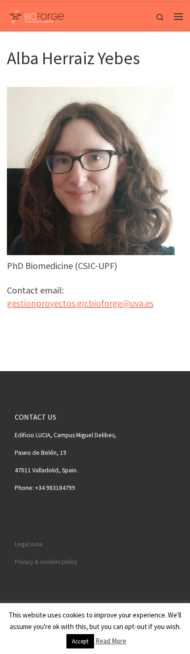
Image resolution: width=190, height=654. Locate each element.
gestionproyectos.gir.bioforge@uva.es (80, 303)
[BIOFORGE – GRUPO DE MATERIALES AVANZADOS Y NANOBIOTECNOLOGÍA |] (36, 15)
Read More (110, 640)
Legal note (29, 544)
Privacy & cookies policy (46, 562)
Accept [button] (80, 641)
